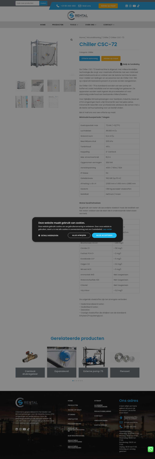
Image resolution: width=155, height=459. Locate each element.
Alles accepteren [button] (104, 235)
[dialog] (77, 229)
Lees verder (107, 229)
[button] (48, 235)
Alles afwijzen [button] (79, 235)
